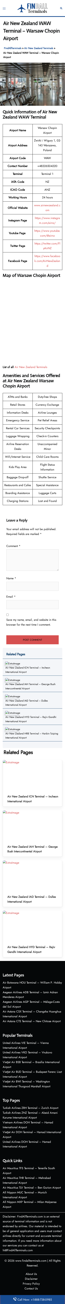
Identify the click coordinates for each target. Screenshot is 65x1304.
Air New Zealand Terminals (38, 48)
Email (11, 597)
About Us (31, 1274)
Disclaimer (31, 1279)
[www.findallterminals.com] (32, 8)
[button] (61, 8)
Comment (13, 546)
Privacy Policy (31, 1284)
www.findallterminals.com (30, 1261)
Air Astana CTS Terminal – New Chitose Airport (32, 1021)
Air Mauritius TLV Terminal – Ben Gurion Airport (32, 1188)
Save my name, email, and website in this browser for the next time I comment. (31, 622)
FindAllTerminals (12, 48)
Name (11, 578)
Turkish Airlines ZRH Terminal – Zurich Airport (30, 1108)
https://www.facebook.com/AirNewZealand (47, 261)
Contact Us (31, 1288)
